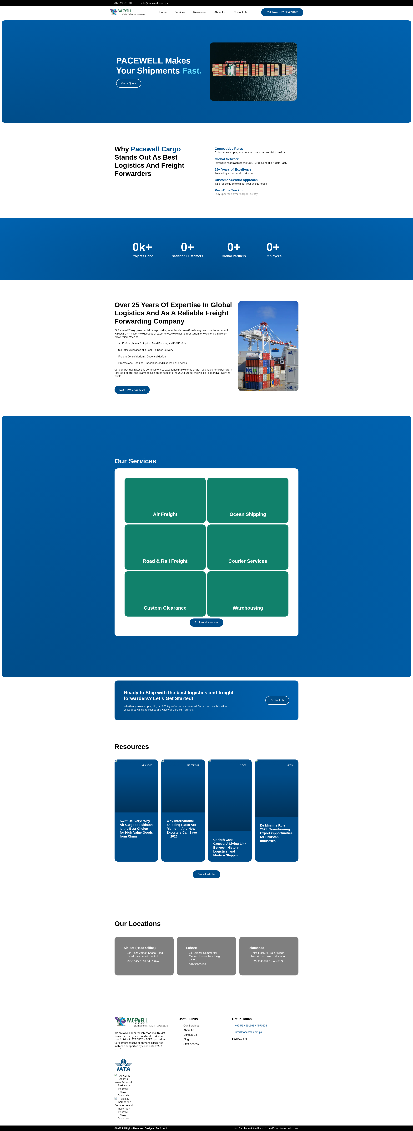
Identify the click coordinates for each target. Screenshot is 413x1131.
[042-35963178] (187, 964)
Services (180, 12)
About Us (220, 12)
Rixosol (163, 1128)
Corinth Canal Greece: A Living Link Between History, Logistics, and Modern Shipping (229, 847)
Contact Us (240, 12)
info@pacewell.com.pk (248, 1032)
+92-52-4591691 (136, 961)
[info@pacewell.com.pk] (233, 1032)
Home (162, 12)
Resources (199, 12)
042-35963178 (197, 964)
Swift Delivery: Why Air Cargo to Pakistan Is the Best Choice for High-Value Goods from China (136, 828)
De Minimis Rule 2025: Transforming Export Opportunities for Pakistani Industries (276, 833)
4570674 (153, 961)
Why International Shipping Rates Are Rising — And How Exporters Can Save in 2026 (181, 828)
